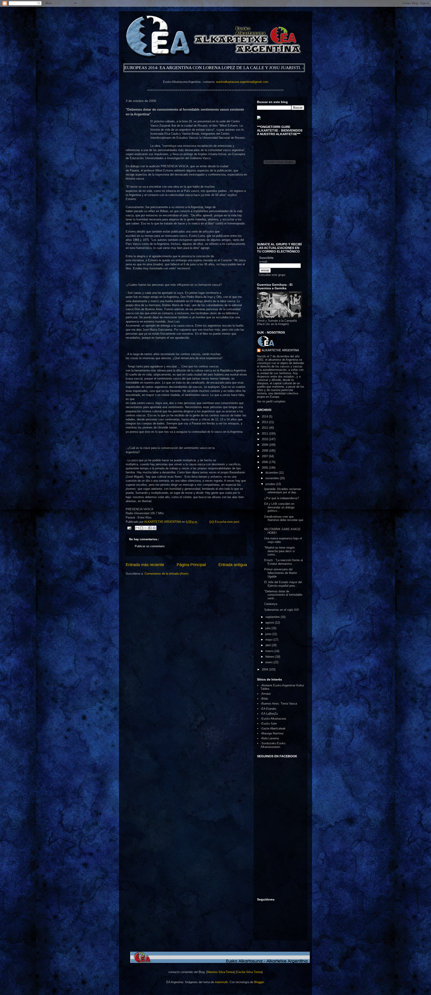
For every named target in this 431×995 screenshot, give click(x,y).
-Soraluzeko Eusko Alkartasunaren (273, 745)
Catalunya (270, 604)
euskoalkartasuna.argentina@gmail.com (242, 81)
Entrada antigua (232, 564)
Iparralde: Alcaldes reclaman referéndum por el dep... (282, 490)
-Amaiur (266, 693)
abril (268, 645)
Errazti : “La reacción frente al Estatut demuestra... (283, 561)
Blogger (259, 982)
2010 (265, 439)
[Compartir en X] (145, 528)
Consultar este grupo (271, 275)
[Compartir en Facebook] (150, 528)
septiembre (273, 617)
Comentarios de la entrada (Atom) (166, 573)
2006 (265, 462)
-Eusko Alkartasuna (273, 718)
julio (268, 628)
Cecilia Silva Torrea (249, 972)
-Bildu (264, 698)
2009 (265, 444)
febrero (270, 656)
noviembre (272, 478)
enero (269, 662)
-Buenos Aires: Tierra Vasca (279, 703)
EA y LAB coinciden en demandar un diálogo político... (279, 507)
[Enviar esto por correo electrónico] (137, 528)
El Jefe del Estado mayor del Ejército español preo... (283, 583)
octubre (270, 484)
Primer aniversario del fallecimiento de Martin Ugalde (280, 573)
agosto (270, 622)
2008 (265, 450)
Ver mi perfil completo (271, 401)
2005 (265, 467)
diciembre (272, 472)
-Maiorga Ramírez (272, 733)
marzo (269, 651)
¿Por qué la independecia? (281, 498)
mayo (269, 639)
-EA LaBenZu (269, 713)
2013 (265, 422)
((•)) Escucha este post (224, 521)
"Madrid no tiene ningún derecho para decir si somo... (279, 551)
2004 (265, 669)
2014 (265, 416)
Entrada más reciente (145, 564)
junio (268, 634)
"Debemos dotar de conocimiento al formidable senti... (283, 595)
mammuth (221, 982)
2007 (265, 456)
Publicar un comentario (150, 546)
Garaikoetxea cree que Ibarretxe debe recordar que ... (283, 520)
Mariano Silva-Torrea (220, 972)
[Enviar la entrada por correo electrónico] (129, 527)
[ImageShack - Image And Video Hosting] (259, 118)
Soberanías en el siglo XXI (281, 609)
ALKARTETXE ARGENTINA (163, 521)
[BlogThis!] (141, 528)
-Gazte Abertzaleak (273, 728)
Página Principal (191, 564)
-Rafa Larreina (270, 738)
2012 (265, 427)
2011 (265, 433)
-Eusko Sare (269, 723)
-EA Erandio (268, 708)
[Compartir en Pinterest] (154, 528)
